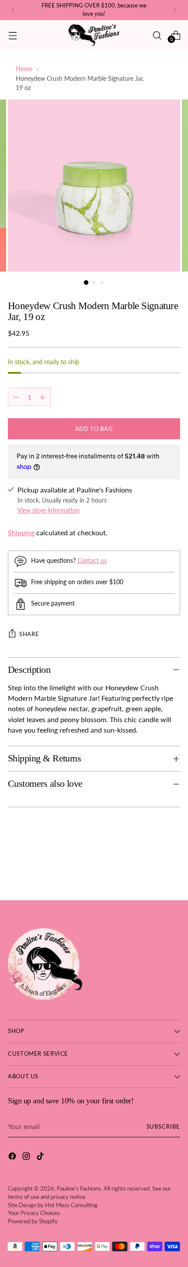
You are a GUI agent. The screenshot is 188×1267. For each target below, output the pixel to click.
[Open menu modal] (12, 35)
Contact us (92, 560)
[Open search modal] (157, 35)
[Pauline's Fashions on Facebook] (13, 1157)
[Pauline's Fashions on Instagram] (27, 1157)
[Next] (175, 10)
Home (24, 68)
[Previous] (13, 10)
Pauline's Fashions (79, 1188)
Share (29, 633)
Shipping (21, 532)
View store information (48, 510)
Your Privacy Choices (34, 1213)
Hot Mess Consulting (71, 1205)
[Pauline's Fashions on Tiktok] (41, 1157)
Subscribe (163, 1126)
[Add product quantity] (42, 397)
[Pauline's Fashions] (94, 35)
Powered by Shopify (33, 1221)
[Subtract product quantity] (16, 397)
